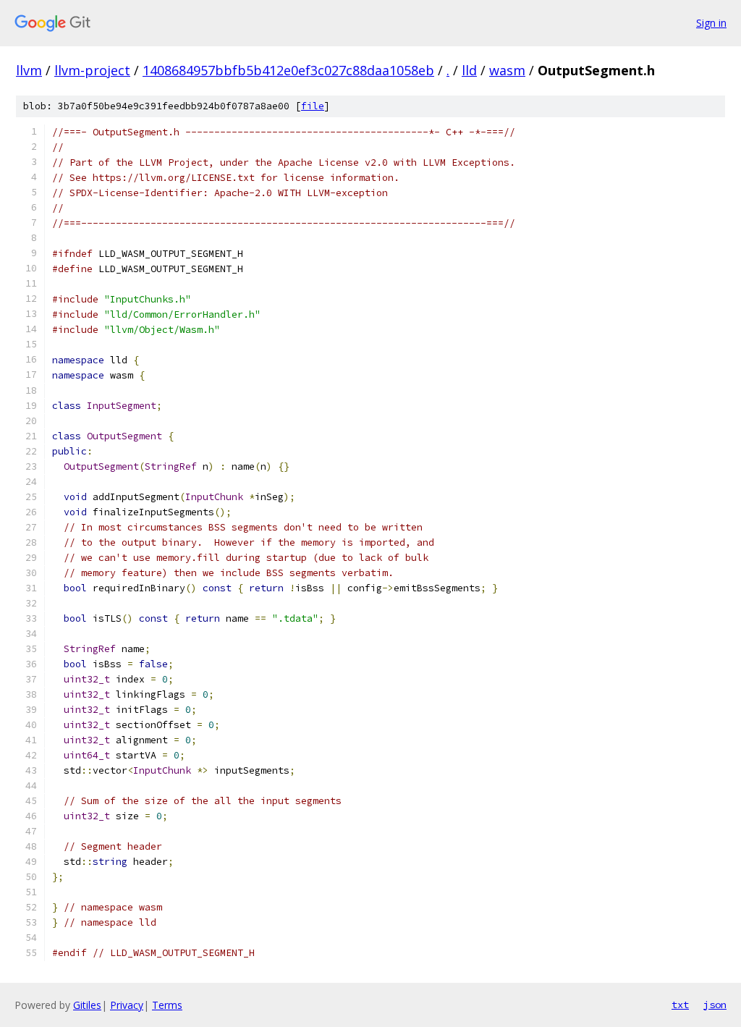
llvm (29, 70)
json (715, 1004)
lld (469, 70)
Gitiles (87, 1005)
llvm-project (92, 70)
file (312, 106)
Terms (167, 1005)
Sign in (711, 23)
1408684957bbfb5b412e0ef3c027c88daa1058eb (288, 70)
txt (680, 1004)
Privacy (126, 1005)
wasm (507, 70)
